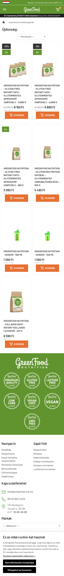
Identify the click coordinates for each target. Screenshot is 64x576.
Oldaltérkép (7, 476)
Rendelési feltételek (12, 464)
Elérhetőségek (9, 472)
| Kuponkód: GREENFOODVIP (32, 16)
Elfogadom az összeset (19, 570)
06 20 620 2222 (16, 498)
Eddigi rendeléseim (43, 461)
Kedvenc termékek (43, 465)
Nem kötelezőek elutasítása (19, 562)
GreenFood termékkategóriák (21, 22)
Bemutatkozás (9, 468)
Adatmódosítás (41, 457)
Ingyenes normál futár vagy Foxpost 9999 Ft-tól (44, 2)
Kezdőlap (6, 449)
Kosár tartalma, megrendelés (9, 459)
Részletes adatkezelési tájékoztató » (19, 556)
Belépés (37, 453)
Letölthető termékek (44, 469)
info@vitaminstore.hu (20, 491)
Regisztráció (8, 453)
